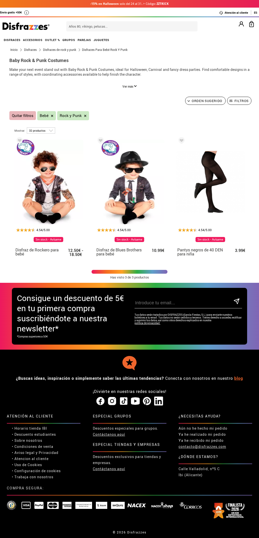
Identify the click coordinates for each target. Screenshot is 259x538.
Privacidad (48, 452)
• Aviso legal (23, 452)
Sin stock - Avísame (48, 239)
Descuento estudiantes (35, 434)
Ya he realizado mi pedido (202, 434)
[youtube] (135, 401)
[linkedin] (159, 401)
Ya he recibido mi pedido (201, 440)
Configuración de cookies (37, 470)
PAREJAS (84, 40)
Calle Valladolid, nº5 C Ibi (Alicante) (199, 471)
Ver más (128, 86)
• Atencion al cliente (30, 458)
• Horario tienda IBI (29, 428)
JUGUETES (101, 40)
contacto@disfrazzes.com (202, 446)
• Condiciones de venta (32, 446)
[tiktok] (124, 401)
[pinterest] (147, 401)
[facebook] (100, 401)
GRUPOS (68, 40)
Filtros (241, 100)
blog (238, 378)
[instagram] (112, 401)
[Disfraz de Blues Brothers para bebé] (99, 141)
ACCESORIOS (32, 40)
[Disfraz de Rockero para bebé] (18, 141)
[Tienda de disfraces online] (26, 26)
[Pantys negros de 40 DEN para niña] (180, 141)
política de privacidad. (147, 323)
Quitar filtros (22, 115)
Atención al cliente (236, 12)
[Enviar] (236, 301)
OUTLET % (52, 40)
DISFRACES (12, 40)
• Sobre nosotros (27, 440)
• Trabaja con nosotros (32, 476)
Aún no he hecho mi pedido (203, 428)
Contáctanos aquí (109, 434)
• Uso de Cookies (27, 464)
